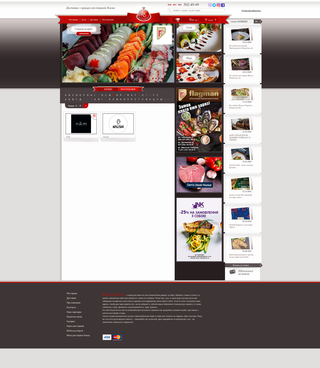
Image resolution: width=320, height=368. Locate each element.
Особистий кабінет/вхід (251, 10)
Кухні (84, 20)
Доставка (94, 20)
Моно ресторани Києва (78, 335)
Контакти (71, 307)
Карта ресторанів (75, 326)
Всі (256, 21)
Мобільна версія (75, 330)
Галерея (71, 321)
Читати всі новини (240, 265)
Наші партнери (74, 312)
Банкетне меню (74, 316)
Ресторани (73, 20)
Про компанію (108, 20)
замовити (84, 34)
